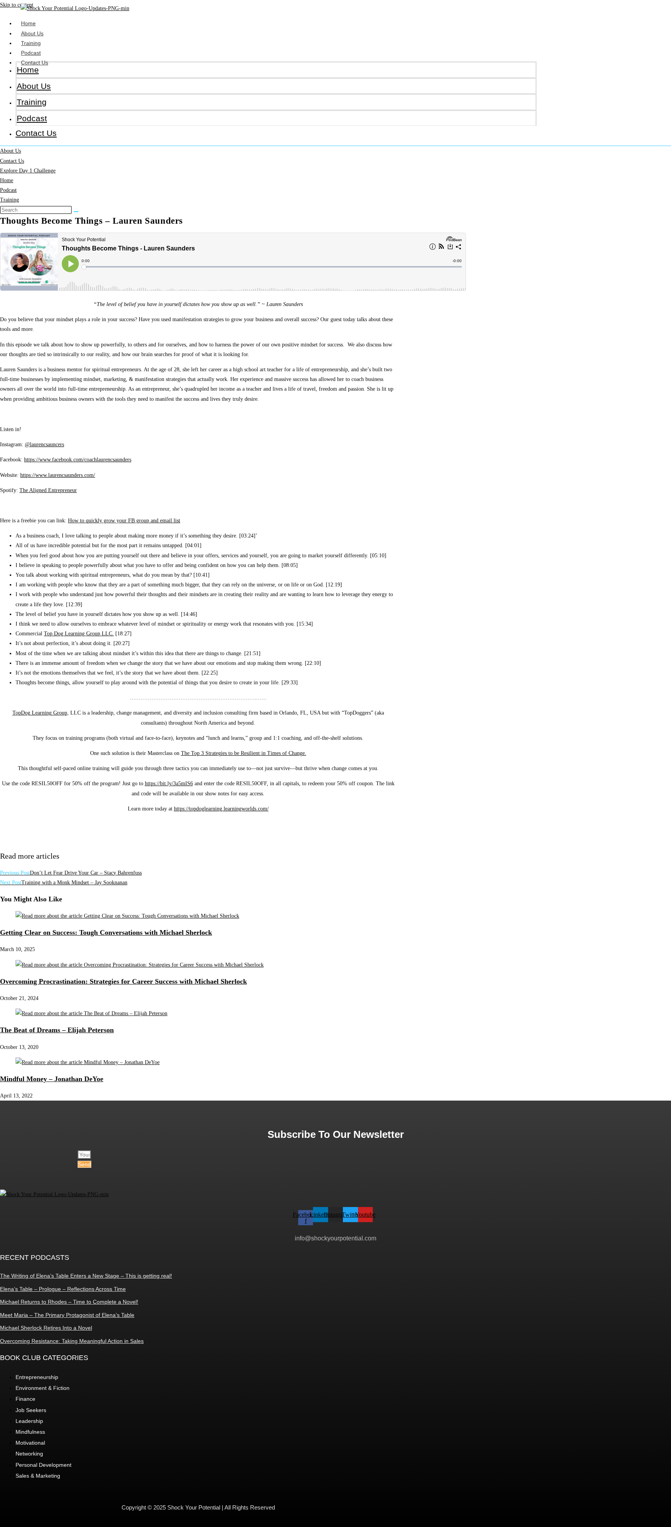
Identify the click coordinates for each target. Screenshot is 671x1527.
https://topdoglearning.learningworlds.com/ (221, 809)
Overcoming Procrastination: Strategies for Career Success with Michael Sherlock (123, 981)
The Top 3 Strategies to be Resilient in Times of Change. (243, 753)
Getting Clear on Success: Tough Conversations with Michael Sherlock (106, 932)
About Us (32, 33)
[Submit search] (76, 211)
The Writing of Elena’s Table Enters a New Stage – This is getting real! (86, 1276)
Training (31, 43)
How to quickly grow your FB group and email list (124, 520)
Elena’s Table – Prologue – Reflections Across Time (63, 1289)
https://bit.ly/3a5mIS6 (169, 783)
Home (28, 23)
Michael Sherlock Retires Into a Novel (46, 1328)
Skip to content (16, 5)
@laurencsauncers (44, 444)
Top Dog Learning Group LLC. (79, 634)
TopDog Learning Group (39, 713)
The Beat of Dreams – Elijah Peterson (57, 1030)
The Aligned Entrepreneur (48, 490)
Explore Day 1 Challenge (28, 171)
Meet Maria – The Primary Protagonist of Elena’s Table (67, 1315)
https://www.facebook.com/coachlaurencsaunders (77, 460)
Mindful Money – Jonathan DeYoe (51, 1079)
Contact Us (36, 133)
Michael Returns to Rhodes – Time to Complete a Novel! (69, 1302)
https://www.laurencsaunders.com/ (57, 475)
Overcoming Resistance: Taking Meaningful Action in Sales (72, 1341)
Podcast (31, 53)
